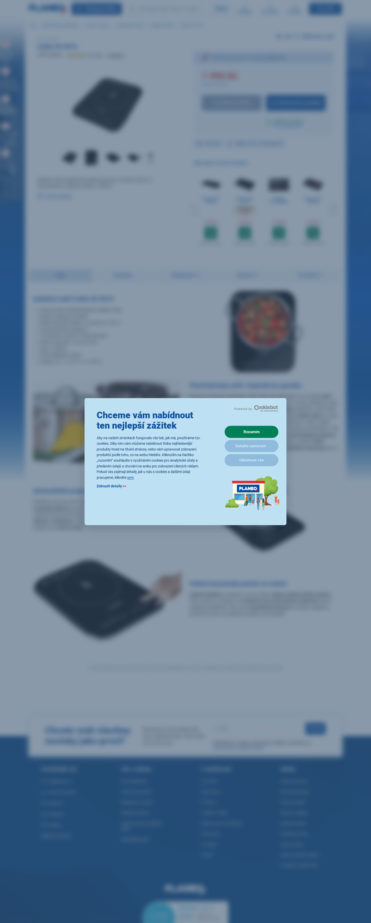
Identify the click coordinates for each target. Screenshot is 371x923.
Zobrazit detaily (111, 486)
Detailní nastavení (250, 446)
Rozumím (252, 432)
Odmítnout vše (251, 460)
